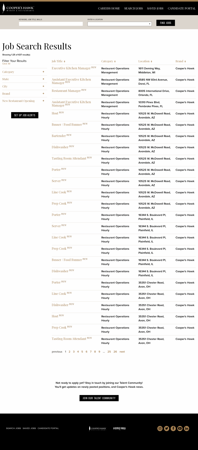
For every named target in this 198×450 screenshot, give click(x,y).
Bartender (59, 136)
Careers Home (109, 8)
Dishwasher (60, 147)
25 (109, 352)
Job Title (58, 61)
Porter (56, 169)
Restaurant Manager (66, 90)
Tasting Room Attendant (69, 158)
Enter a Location (95, 19)
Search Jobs (133, 8)
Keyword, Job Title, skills (30, 19)
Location (144, 61)
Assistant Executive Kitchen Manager (71, 81)
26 (115, 352)
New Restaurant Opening (18, 101)
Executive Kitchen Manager (71, 68)
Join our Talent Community (99, 398)
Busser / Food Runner (67, 124)
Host (55, 113)
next (122, 352)
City (4, 86)
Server (56, 181)
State (5, 79)
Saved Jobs (155, 8)
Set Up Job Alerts (24, 115)
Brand (180, 61)
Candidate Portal (182, 8)
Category (107, 61)
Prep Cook (59, 203)
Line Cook (59, 192)
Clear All (6, 63)
